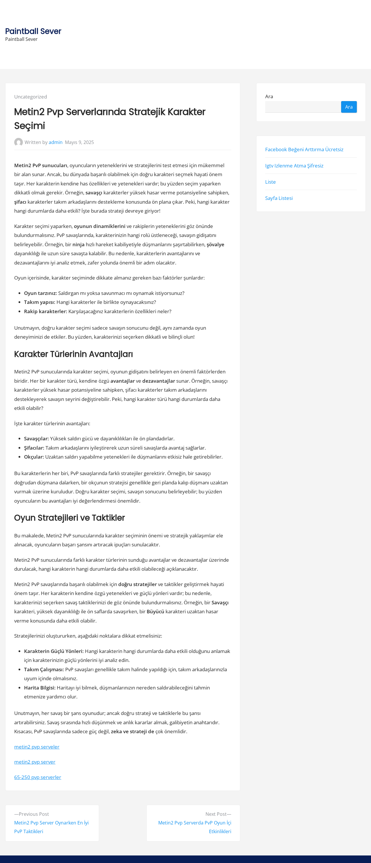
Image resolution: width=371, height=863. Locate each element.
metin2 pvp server (34, 761)
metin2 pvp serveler (36, 746)
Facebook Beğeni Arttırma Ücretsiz (304, 149)
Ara (269, 96)
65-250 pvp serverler (37, 777)
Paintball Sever (33, 31)
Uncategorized (30, 96)
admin (56, 142)
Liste (270, 181)
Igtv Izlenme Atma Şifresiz (294, 165)
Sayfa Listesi (279, 198)
